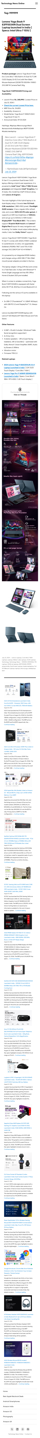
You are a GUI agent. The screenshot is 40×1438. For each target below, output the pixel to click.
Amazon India (8, 1406)
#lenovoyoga (10, 160)
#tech (19, 160)
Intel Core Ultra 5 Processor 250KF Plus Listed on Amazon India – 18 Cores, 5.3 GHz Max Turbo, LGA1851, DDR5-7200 (18, 749)
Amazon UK (7, 1422)
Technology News (14, 662)
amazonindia (6, 666)
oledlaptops (32, 668)
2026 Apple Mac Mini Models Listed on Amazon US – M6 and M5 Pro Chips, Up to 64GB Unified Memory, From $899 (18, 793)
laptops (17, 668)
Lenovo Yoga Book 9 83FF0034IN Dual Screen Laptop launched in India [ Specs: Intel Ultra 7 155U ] (17, 26)
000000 (24, 662)
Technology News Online (12, 3)
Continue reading (9, 724)
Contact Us (28, 1434)
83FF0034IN (22, 664)
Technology (5, 662)
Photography (8, 1417)
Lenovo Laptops (17, 658)
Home (5, 1391)
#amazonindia (11, 163)
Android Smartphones (11, 1401)
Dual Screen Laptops (16, 666)
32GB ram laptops (13, 664)
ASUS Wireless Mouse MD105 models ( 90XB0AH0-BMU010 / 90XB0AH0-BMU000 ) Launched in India (17, 1362)
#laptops (29, 157)
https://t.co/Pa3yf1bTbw (15, 157)
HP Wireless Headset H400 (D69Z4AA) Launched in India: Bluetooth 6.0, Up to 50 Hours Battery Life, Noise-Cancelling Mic (18, 1317)
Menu (36, 4)
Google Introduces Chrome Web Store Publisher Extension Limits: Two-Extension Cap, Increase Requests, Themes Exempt (18, 1271)
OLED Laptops (31, 660)
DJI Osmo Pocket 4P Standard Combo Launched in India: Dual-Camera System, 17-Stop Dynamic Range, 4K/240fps (18, 1177)
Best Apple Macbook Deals (13, 1396)
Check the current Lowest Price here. (19, 105)
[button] (18, 1257)
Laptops (10, 660)
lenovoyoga (24, 668)
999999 (29, 664)
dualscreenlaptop (28, 666)
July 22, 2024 (10, 172)
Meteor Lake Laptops (19, 660)
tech (3, 671)
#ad (24, 160)
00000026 (30, 662)
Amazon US (7, 1412)
